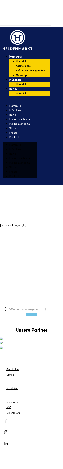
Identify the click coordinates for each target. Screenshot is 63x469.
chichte (15, 369)
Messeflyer (22, 75)
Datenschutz (13, 412)
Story (12, 128)
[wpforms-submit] (31, 314)
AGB (8, 407)
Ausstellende (23, 66)
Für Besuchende (19, 124)
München (15, 80)
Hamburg (15, 56)
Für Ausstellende (19, 119)
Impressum (12, 402)
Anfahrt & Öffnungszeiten (30, 70)
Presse (13, 133)
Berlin (13, 89)
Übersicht (21, 61)
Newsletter (12, 388)
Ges (8, 369)
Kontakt (14, 137)
